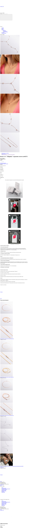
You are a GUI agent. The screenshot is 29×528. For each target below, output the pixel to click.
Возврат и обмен (4, 490)
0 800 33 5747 (2, 467)
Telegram (1, 474)
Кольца (3, 28)
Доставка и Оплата (4, 489)
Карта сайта (3, 492)
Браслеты (4, 30)
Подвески (3, 32)
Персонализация (4, 33)
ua (1, 485)
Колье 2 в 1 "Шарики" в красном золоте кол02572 (8, 154)
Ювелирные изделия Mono (5, 153)
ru (0, 485)
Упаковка (4, 163)
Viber (1, 481)
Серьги (3, 27)
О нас (2, 487)
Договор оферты (4, 501)
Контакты (3, 491)
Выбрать (2, 527)
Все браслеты (5, 31)
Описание (1, 163)
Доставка (7, 163)
